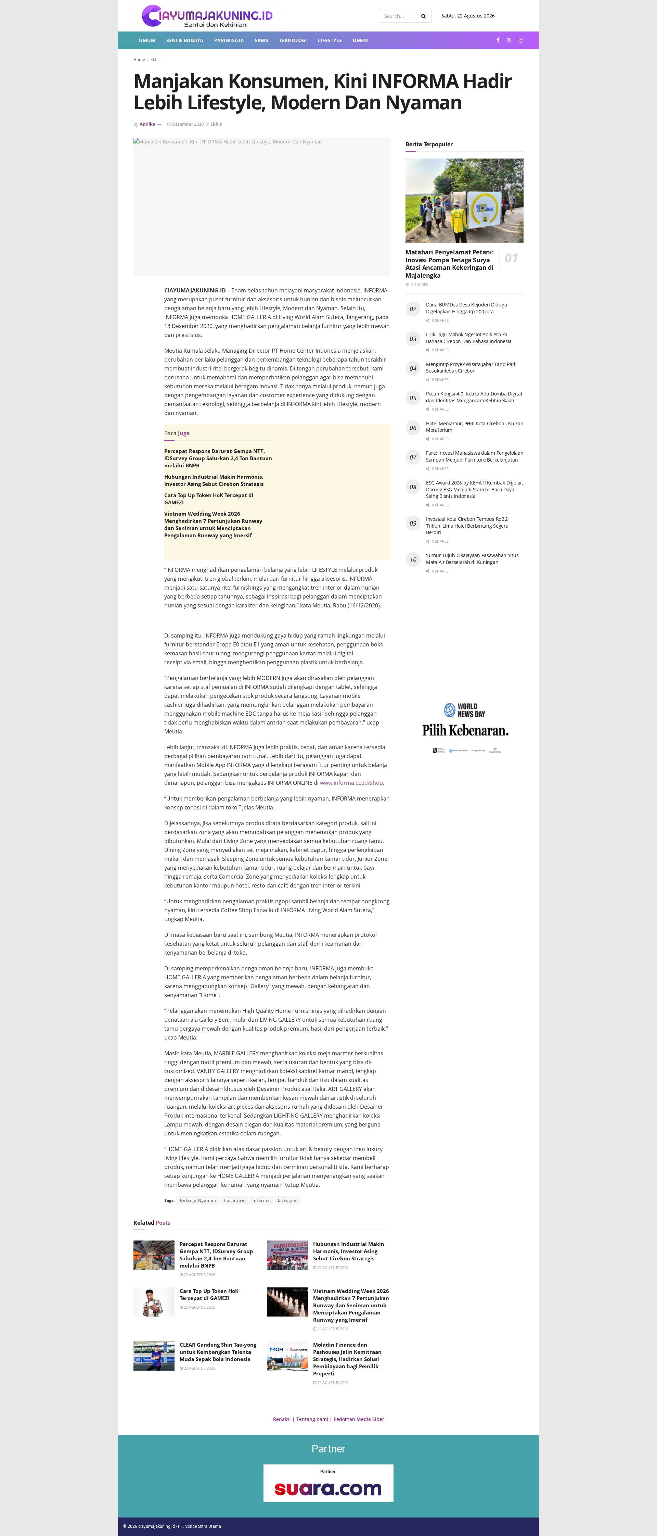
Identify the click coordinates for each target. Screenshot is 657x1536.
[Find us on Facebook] (498, 40)
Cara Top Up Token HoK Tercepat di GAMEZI (209, 1294)
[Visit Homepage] (207, 15)
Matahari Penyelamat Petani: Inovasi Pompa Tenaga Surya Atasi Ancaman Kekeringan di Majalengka (449, 263)
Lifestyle (330, 40)
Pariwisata (229, 40)
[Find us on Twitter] (509, 40)
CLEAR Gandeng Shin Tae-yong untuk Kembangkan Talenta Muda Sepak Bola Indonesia (218, 1351)
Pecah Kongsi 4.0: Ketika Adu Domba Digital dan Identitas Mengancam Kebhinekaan (474, 397)
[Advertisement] (277, 617)
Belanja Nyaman (198, 1200)
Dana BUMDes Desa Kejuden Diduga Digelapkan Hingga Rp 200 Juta (466, 308)
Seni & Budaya (184, 40)
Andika (147, 124)
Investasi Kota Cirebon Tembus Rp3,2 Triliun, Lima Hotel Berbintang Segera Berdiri (467, 526)
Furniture (234, 1200)
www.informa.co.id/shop (351, 782)
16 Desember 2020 (185, 124)
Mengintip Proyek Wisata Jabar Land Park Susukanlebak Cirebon (471, 367)
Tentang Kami (312, 1419)
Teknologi (293, 40)
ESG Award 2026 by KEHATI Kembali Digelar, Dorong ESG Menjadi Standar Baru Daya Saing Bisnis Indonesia (474, 489)
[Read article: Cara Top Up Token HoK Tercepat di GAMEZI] (154, 1302)
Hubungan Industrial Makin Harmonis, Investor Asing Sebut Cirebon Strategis (213, 480)
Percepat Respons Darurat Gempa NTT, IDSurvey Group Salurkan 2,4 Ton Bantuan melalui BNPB (218, 458)
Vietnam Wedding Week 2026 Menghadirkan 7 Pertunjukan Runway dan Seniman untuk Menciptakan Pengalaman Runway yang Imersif (213, 524)
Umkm (361, 40)
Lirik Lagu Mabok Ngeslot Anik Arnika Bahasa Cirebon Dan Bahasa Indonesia (469, 337)
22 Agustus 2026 (199, 1274)
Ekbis (261, 40)
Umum (147, 40)
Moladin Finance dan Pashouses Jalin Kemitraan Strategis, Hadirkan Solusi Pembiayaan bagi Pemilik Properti (347, 1359)
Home (139, 59)
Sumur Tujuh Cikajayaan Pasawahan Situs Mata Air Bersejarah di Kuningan (472, 558)
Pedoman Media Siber (359, 1419)
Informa (261, 1200)
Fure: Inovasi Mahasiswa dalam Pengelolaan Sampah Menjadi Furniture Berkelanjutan (475, 456)
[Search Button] (425, 16)
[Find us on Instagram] (521, 40)
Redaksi (282, 1419)
